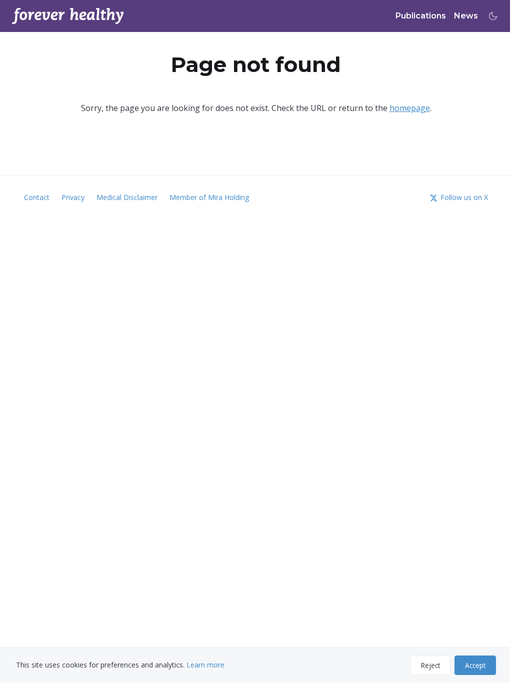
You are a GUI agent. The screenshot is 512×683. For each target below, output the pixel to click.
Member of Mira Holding (209, 197)
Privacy (73, 197)
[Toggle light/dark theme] (493, 16)
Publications (421, 15)
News (466, 15)
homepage (410, 108)
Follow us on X (464, 197)
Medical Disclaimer (127, 197)
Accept (475, 665)
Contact (37, 197)
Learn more (205, 665)
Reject (430, 665)
